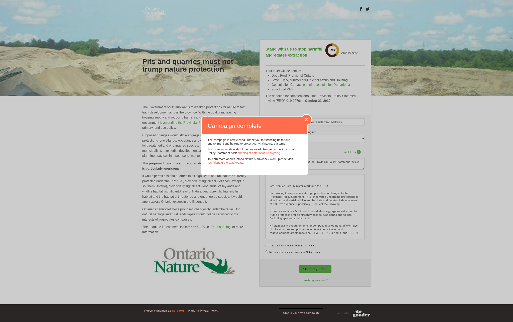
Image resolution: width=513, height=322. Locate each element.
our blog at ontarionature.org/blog (258, 153)
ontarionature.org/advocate (225, 162)
